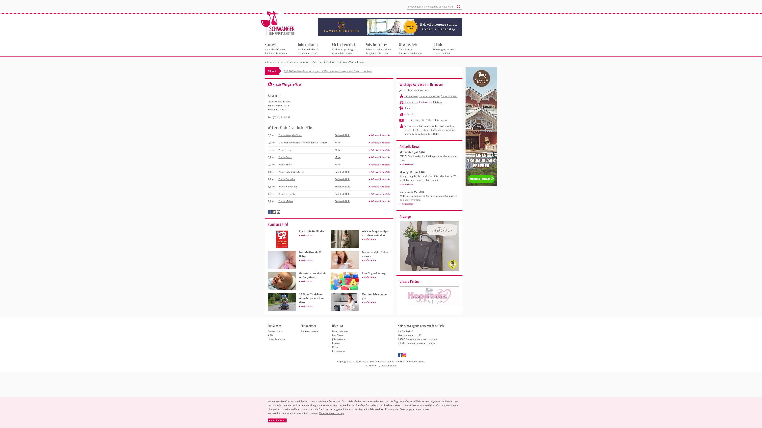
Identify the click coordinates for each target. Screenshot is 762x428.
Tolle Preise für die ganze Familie (410, 48)
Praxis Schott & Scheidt (291, 172)
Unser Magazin (276, 339)
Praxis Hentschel (287, 186)
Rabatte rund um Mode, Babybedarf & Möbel (379, 48)
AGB (270, 335)
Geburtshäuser (449, 96)
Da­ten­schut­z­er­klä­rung (331, 413)
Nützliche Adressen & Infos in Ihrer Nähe (276, 48)
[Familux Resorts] (429, 295)
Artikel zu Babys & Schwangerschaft (308, 48)
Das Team (337, 335)
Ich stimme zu (278, 420)
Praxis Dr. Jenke (287, 194)
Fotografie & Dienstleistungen (430, 120)
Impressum (338, 351)
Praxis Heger (285, 150)
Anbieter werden (310, 331)
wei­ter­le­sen (408, 164)
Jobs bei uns (338, 339)
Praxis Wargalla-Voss (290, 135)
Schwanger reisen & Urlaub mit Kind (444, 48)
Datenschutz (275, 331)
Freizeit (408, 120)
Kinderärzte (425, 102)
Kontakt (336, 347)
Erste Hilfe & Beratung (416, 130)
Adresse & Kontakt (380, 135)
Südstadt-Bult (342, 135)
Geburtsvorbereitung (443, 126)
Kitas (407, 108)
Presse (336, 343)
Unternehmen (340, 331)
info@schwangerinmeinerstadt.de (416, 343)
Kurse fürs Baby (430, 134)
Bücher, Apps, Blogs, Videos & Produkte (344, 48)
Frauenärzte (411, 102)
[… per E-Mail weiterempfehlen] (274, 212)
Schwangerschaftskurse (417, 126)
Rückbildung (437, 130)
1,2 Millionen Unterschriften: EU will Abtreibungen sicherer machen (328, 71)
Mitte (338, 142)
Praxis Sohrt (285, 157)
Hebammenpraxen (429, 96)
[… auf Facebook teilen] (270, 212)
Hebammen (411, 96)
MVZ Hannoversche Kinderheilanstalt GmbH (302, 142)
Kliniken (437, 102)
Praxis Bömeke (286, 179)
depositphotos (388, 365)
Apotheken (410, 114)
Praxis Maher (285, 201)
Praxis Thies (285, 164)
